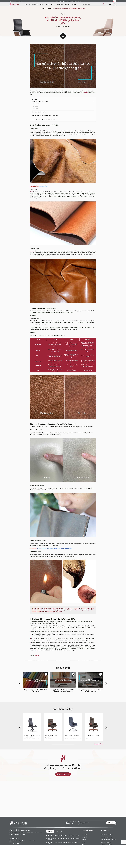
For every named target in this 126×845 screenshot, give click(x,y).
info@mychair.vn (15, 843)
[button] (106, 683)
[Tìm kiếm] (103, 4)
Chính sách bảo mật (106, 842)
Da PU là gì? (35, 106)
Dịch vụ (42, 4)
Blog (49, 8)
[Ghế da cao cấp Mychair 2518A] (94, 723)
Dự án (47, 4)
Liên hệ (74, 4)
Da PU (31, 191)
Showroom (60, 4)
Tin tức (52, 4)
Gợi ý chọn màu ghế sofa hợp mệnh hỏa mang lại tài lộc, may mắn (90, 690)
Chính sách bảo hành (106, 837)
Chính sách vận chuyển (107, 834)
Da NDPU (32, 251)
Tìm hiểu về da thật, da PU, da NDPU (40, 101)
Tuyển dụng (67, 4)
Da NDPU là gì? (36, 108)
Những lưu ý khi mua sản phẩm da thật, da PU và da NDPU (44, 119)
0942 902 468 (19, 1)
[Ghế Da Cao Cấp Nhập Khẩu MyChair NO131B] (73, 723)
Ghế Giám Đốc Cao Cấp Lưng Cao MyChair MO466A (52, 736)
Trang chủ (43, 8)
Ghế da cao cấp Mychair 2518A (92, 735)
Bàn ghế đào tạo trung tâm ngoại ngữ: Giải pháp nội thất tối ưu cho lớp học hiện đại (63, 690)
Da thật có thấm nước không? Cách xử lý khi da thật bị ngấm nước (54, 548)
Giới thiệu (28, 4)
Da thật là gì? (36, 104)
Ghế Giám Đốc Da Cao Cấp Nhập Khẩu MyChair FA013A (31, 736)
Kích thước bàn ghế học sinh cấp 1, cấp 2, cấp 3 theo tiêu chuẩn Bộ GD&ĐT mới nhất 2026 (35, 690)
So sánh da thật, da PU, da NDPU (39, 112)
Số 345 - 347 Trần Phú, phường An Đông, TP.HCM (63, 835)
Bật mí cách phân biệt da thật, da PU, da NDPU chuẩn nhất (45, 115)
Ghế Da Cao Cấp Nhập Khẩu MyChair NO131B (71, 736)
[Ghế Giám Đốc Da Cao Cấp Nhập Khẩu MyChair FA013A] (32, 723)
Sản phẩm (34, 4)
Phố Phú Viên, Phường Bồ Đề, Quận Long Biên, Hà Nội (23, 841)
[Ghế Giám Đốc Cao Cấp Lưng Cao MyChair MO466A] (53, 723)
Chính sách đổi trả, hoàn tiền (108, 839)
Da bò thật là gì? (43, 186)
